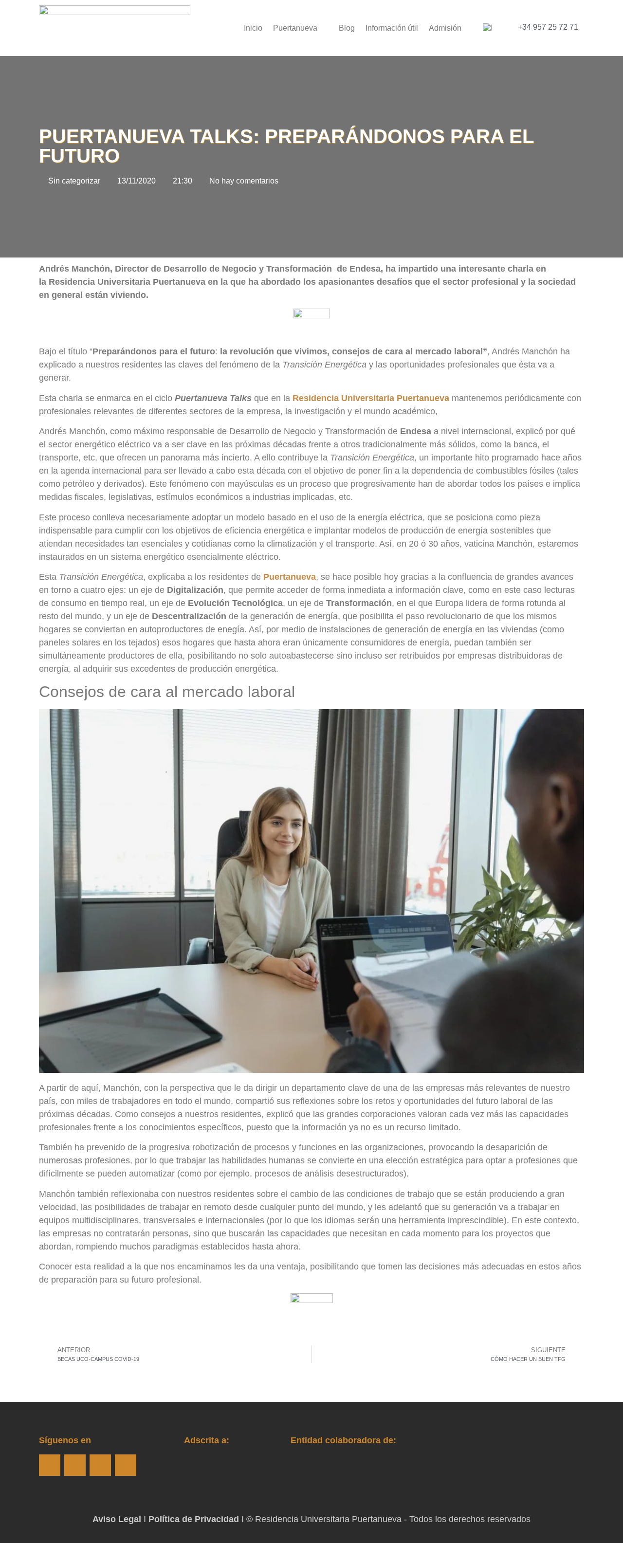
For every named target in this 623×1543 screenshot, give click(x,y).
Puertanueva (295, 28)
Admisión (445, 28)
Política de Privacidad (193, 1519)
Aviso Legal (116, 1519)
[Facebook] (49, 1465)
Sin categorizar (74, 181)
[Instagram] (75, 1465)
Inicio (253, 28)
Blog (347, 28)
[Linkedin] (125, 1465)
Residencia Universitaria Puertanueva (371, 398)
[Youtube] (100, 1465)
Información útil (392, 28)
